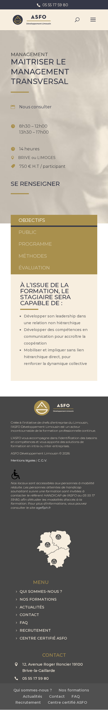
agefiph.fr (43, 508)
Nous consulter (35, 106)
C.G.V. (42, 460)
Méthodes (33, 256)
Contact (29, 614)
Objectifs (32, 220)
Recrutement (35, 630)
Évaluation (34, 268)
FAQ (24, 622)
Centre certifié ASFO (43, 638)
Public (27, 232)
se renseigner (35, 183)
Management (29, 54)
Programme (35, 244)
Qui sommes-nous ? (41, 591)
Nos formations (38, 599)
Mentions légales (23, 460)
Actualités (32, 607)
